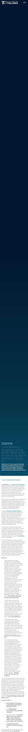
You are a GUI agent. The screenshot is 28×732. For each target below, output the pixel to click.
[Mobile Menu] (25, 2)
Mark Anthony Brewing (18, 484)
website (22, 536)
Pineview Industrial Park (14, 511)
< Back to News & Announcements (11, 480)
